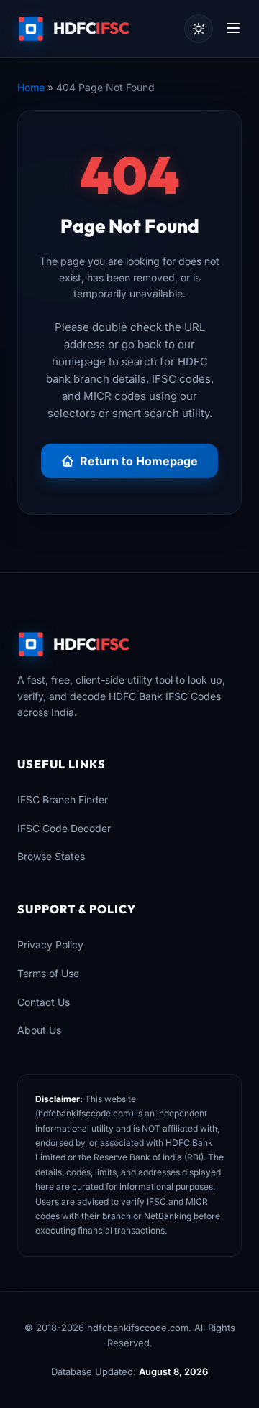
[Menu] (233, 29)
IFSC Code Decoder (64, 828)
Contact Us (43, 1002)
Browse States (51, 856)
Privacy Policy (50, 944)
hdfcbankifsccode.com (84, 1113)
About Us (39, 1030)
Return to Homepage (139, 461)
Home (31, 87)
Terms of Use (48, 973)
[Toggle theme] (198, 28)
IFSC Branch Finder (62, 799)
